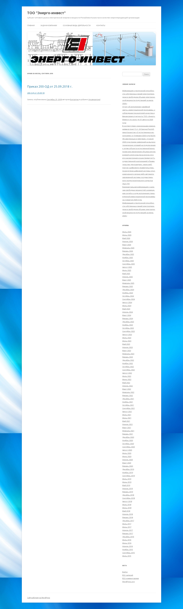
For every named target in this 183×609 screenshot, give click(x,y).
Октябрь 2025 (128, 261)
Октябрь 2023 (128, 328)
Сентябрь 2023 (128, 331)
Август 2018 (127, 501)
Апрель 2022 (127, 386)
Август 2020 (127, 450)
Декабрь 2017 (128, 520)
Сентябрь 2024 (128, 299)
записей (127, 575)
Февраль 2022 (128, 392)
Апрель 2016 (127, 546)
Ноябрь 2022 (127, 363)
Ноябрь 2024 (127, 293)
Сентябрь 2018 (128, 498)
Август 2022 (127, 373)
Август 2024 (127, 302)
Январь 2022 (127, 395)
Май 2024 (126, 309)
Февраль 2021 (128, 431)
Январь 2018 (127, 517)
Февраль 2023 (128, 354)
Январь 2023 (127, 357)
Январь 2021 (127, 434)
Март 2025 (126, 280)
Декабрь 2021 (128, 398)
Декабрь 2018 (128, 495)
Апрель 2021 (127, 424)
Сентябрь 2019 (128, 475)
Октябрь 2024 (128, 296)
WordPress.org (128, 581)
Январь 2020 (127, 466)
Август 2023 (127, 334)
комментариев (130, 578)
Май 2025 (126, 273)
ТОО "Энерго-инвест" (46, 12)
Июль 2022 (126, 376)
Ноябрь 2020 (127, 440)
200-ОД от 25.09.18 (35, 93)
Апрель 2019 (127, 488)
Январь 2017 (127, 533)
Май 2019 (126, 485)
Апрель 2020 (127, 459)
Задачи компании (48, 25)
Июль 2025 (126, 270)
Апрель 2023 (127, 347)
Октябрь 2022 (128, 366)
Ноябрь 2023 (127, 325)
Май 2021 (126, 421)
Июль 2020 (126, 453)
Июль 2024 (126, 305)
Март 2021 (126, 427)
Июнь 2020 (126, 456)
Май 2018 (126, 511)
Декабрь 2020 (128, 437)
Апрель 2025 (127, 277)
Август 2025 (127, 267)
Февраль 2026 (128, 248)
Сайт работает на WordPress (38, 598)
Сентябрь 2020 (128, 447)
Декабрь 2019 (128, 469)
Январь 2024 (127, 318)
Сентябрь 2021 (128, 408)
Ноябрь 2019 (127, 472)
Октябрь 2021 (128, 405)
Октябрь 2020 (128, 443)
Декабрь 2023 (128, 321)
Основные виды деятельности (77, 25)
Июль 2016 (126, 540)
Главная (31, 25)
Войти (125, 572)
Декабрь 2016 (128, 536)
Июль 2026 (126, 232)
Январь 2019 (127, 492)
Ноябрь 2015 (127, 549)
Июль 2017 (126, 524)
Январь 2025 (127, 286)
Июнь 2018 (126, 508)
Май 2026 (126, 238)
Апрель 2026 (127, 241)
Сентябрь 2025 (128, 264)
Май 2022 (126, 382)
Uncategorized (94, 99)
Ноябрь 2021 (127, 402)
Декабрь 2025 (128, 254)
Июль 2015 (126, 556)
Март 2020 (126, 463)
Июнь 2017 (126, 527)
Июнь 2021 (126, 418)
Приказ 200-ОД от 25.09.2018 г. (49, 86)
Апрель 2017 (127, 530)
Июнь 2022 (126, 379)
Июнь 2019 (126, 482)
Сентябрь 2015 (128, 553)
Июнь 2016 (126, 543)
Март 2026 (126, 244)
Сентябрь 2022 (128, 370)
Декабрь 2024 (128, 289)
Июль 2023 (126, 338)
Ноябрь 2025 (127, 257)
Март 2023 (126, 350)
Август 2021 (127, 411)
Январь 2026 (127, 251)
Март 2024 (126, 315)
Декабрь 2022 (128, 360)
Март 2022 (126, 389)
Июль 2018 (126, 504)
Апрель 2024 (127, 312)
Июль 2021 (126, 415)
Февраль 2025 (128, 283)
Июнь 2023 (126, 341)
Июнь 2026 (126, 235)
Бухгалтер (74, 99)
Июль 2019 (126, 479)
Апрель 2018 (127, 514)
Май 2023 (126, 344)
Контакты (100, 25)
